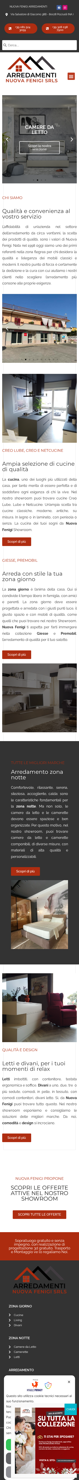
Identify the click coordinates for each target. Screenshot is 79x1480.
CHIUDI (70, 1409)
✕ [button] (69, 1382)
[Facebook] (59, 7)
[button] (71, 76)
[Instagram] (65, 7)
